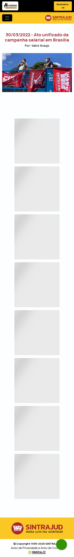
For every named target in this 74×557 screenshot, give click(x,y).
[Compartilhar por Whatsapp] (46, 102)
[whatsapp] (61, 544)
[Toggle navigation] (7, 17)
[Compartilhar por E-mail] (40, 102)
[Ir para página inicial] (58, 18)
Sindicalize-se (62, 6)
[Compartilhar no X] (34, 102)
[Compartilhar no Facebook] (27, 102)
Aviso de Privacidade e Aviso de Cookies (37, 548)
